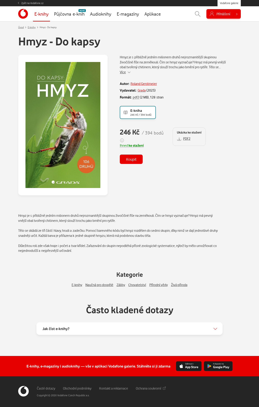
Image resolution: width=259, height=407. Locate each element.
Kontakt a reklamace (113, 388)
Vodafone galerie (229, 3)
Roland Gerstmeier (144, 83)
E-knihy (32, 27)
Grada (142, 90)
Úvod (21, 27)
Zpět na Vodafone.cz (32, 3)
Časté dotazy (46, 388)
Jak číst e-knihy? (55, 328)
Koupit (131, 159)
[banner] (23, 14)
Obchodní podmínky (77, 388)
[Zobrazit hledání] (198, 13)
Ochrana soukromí (148, 388)
